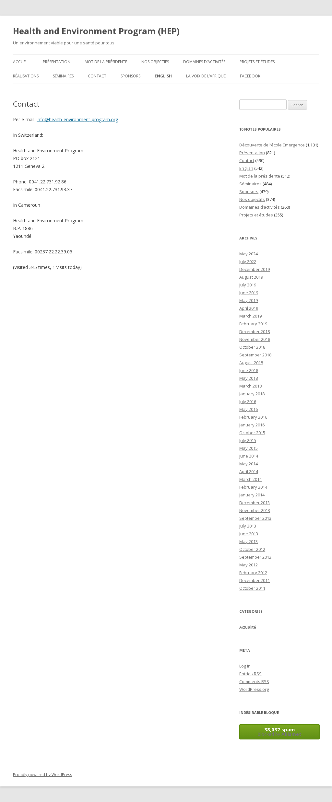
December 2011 (254, 580)
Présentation (56, 61)
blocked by (279, 731)
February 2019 (253, 324)
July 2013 (247, 526)
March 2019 (250, 316)
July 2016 (247, 401)
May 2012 (248, 565)
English (163, 76)
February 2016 (253, 417)
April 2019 (248, 308)
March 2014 (250, 479)
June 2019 (248, 293)
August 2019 (251, 277)
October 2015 (252, 433)
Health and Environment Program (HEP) (96, 31)
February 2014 (253, 487)
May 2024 (248, 254)
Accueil (21, 61)
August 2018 (251, 363)
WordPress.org (254, 689)
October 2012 (252, 549)
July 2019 (247, 285)
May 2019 (248, 300)
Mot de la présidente (106, 61)
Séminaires (63, 76)
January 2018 (252, 394)
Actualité (247, 627)
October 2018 (252, 347)
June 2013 (248, 534)
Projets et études (257, 61)
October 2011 (252, 588)
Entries (250, 674)
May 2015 (248, 448)
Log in (245, 666)
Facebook (250, 76)
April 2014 (248, 471)
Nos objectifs (155, 61)
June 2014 (248, 456)
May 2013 (248, 541)
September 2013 (255, 518)
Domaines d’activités (204, 61)
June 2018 (248, 370)
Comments (254, 681)
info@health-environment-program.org (77, 119)
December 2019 (254, 269)
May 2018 (248, 378)
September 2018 (255, 355)
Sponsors (130, 76)
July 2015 (247, 440)
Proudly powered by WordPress (42, 774)
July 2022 (247, 261)
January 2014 (252, 495)
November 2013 (254, 510)
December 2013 (254, 503)
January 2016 (252, 425)
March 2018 (250, 386)
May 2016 (248, 409)
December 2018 (254, 331)
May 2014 (248, 464)
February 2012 (253, 572)
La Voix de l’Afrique (206, 76)
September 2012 (255, 557)
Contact (97, 76)
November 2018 (254, 339)
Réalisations (26, 76)
